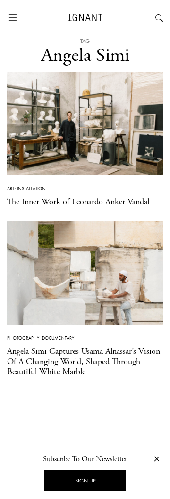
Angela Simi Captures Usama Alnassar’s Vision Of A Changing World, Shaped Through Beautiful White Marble (83, 361)
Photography (23, 338)
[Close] (156, 459)
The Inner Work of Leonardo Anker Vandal (78, 201)
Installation (31, 188)
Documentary (58, 338)
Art (10, 188)
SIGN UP (85, 480)
